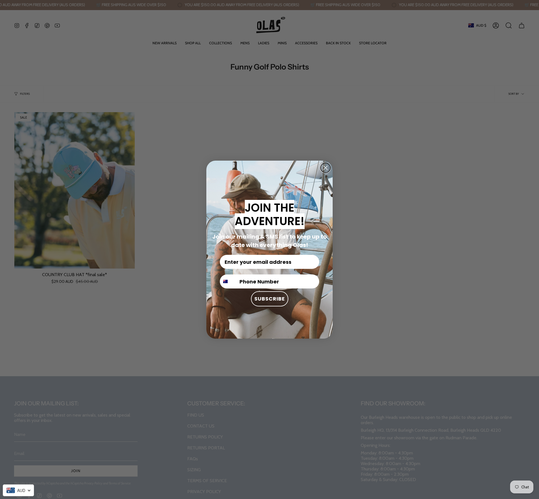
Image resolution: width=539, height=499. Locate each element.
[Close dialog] (325, 168)
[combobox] (18, 490)
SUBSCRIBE (269, 298)
